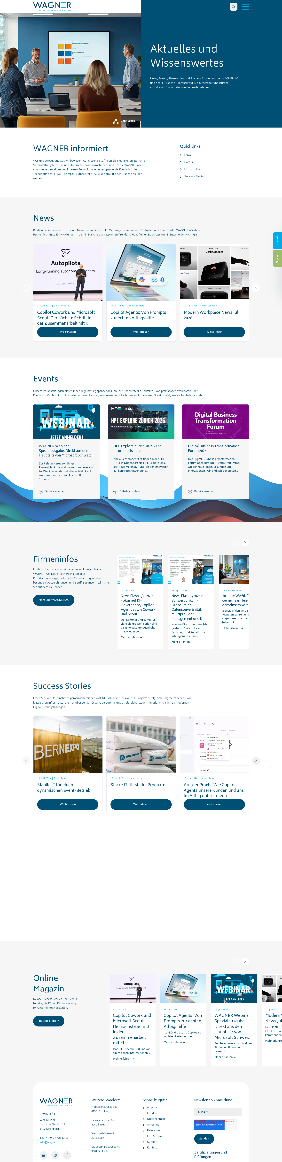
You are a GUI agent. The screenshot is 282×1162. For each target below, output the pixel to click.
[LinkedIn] (43, 1155)
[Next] (256, 288)
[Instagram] (55, 1155)
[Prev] (26, 288)
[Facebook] (67, 1155)
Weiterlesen (68, 332)
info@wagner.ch (50, 1142)
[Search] (233, 7)
